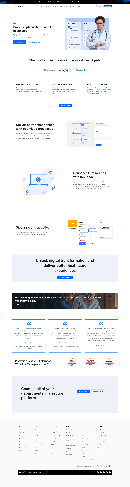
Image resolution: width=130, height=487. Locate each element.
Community (84, 450)
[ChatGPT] (98, 466)
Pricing (79, 6)
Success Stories (86, 432)
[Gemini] (107, 466)
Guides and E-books (87, 438)
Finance (52, 429)
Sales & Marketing (55, 438)
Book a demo (107, 6)
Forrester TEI (85, 444)
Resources (72, 6)
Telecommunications (40, 453)
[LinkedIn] (98, 472)
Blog (83, 429)
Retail (36, 441)
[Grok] (101, 466)
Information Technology (41, 444)
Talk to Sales (65, 277)
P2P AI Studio (69, 432)
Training (84, 447)
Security (100, 444)
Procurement (54, 450)
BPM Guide (84, 453)
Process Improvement (87, 459)
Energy (36, 447)
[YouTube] (107, 472)
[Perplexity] (104, 466)
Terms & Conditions (105, 479)
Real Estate (38, 435)
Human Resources (55, 441)
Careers (21, 435)
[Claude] (110, 466)
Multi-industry (38, 438)
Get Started (100, 438)
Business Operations (56, 447)
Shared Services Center (56, 435)
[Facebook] (101, 472)
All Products (69, 429)
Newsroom (22, 441)
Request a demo (19, 42)
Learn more (87, 1)
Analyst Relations (70, 454)
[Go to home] (21, 6)
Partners (21, 438)
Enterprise (68, 448)
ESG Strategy (22, 450)
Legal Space (101, 453)
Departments (63, 6)
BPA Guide (84, 456)
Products (48, 6)
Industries (55, 6)
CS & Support (54, 444)
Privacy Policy (93, 479)
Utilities (37, 450)
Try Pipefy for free (35, 42)
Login (100, 6)
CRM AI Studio (70, 435)
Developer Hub (101, 441)
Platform (41, 6)
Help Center (100, 429)
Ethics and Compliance (25, 447)
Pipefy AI (68, 451)
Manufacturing (38, 432)
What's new (100, 447)
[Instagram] (110, 472)
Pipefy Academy (102, 432)
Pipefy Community (102, 435)
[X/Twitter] (104, 472)
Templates (84, 435)
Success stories (23, 444)
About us (21, 429)
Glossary (84, 441)
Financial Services (39, 429)
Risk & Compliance (55, 432)
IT (51, 453)
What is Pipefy (23, 432)
